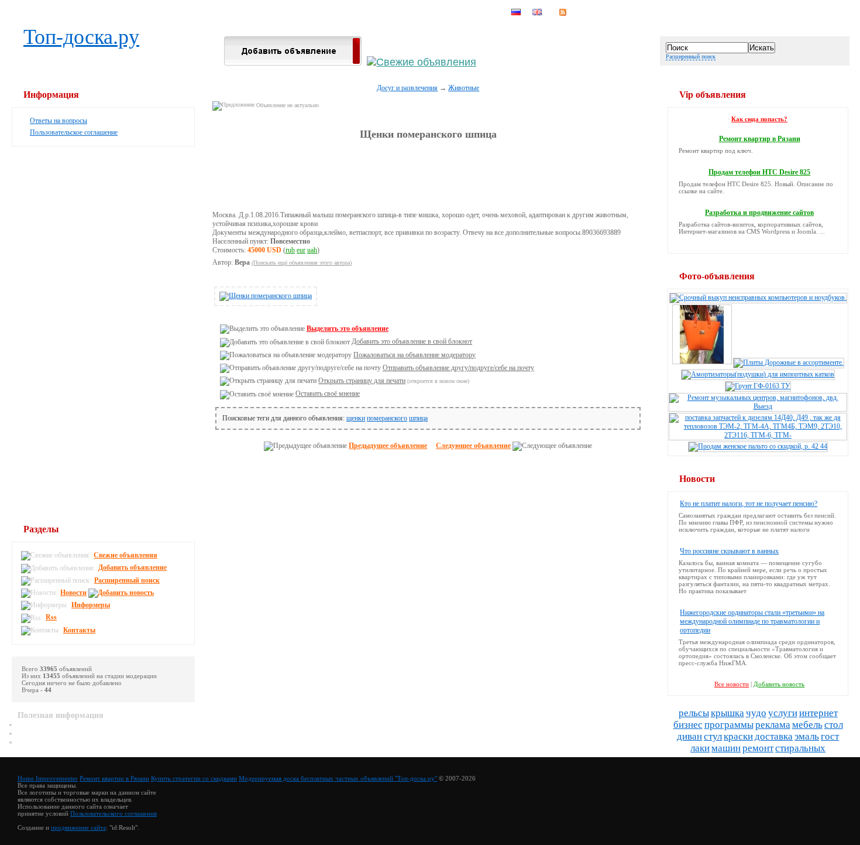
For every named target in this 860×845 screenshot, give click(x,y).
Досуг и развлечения (407, 88)
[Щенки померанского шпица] (265, 296)
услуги (782, 713)
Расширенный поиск (690, 56)
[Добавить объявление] (293, 62)
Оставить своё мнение (327, 393)
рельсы (694, 713)
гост (830, 736)
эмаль (806, 736)
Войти (406, 12)
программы (729, 724)
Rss (51, 617)
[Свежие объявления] (421, 62)
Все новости (731, 683)
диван (689, 736)
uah (312, 250)
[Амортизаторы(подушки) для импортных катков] (757, 374)
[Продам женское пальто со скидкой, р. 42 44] (757, 446)
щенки (355, 418)
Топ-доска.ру (81, 37)
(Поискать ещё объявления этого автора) (302, 262)
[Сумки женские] (702, 362)
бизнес (688, 724)
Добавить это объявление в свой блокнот (412, 341)
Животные (463, 88)
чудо (756, 713)
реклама (772, 724)
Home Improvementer (48, 778)
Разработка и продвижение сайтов (759, 212)
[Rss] (562, 12)
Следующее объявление (473, 446)
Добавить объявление (132, 567)
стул (713, 736)
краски (738, 736)
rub (290, 250)
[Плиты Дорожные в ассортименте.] (788, 362)
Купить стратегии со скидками (194, 778)
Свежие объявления (125, 555)
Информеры (90, 605)
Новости (73, 593)
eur (301, 250)
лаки (700, 748)
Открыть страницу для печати (361, 381)
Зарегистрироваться (463, 12)
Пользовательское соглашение (74, 132)
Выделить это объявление (347, 328)
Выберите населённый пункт (337, 12)
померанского (387, 418)
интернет (818, 713)
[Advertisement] (428, 175)
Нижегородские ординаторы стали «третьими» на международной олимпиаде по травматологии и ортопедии (752, 621)
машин (726, 748)
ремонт (757, 748)
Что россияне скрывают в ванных (729, 551)
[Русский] (516, 12)
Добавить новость (779, 683)
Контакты (79, 630)
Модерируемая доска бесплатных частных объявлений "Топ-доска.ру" (338, 778)
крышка (727, 713)
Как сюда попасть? (759, 118)
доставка (774, 736)
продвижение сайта (78, 827)
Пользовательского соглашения (113, 813)
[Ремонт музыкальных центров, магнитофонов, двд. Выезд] (758, 406)
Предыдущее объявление (388, 446)
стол (833, 724)
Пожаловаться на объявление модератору (414, 355)
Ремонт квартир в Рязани (759, 139)
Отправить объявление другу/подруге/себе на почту (458, 368)
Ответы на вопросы (58, 121)
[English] (537, 12)
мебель (807, 724)
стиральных (800, 748)
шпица (418, 418)
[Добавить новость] (122, 593)
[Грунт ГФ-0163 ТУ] (758, 386)
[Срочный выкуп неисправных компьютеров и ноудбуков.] (758, 297)
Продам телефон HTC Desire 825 (759, 172)
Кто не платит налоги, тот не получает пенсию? (748, 504)
